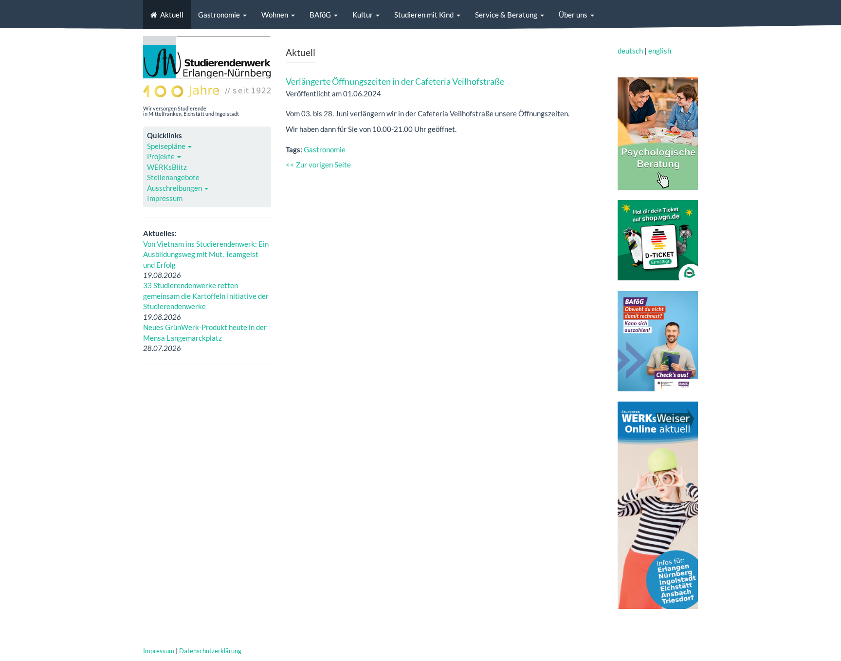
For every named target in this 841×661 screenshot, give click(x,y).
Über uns (573, 14)
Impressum (165, 198)
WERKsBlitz (167, 167)
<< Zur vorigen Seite (318, 164)
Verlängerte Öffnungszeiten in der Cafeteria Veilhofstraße (395, 81)
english (659, 50)
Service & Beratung (506, 14)
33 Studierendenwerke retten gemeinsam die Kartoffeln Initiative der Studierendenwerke (206, 296)
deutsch (630, 50)
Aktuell (171, 14)
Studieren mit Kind (424, 14)
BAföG (320, 14)
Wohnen (274, 14)
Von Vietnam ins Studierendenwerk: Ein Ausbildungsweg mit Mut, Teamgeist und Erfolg (206, 254)
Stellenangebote (173, 177)
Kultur (362, 14)
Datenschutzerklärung (210, 651)
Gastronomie (219, 14)
